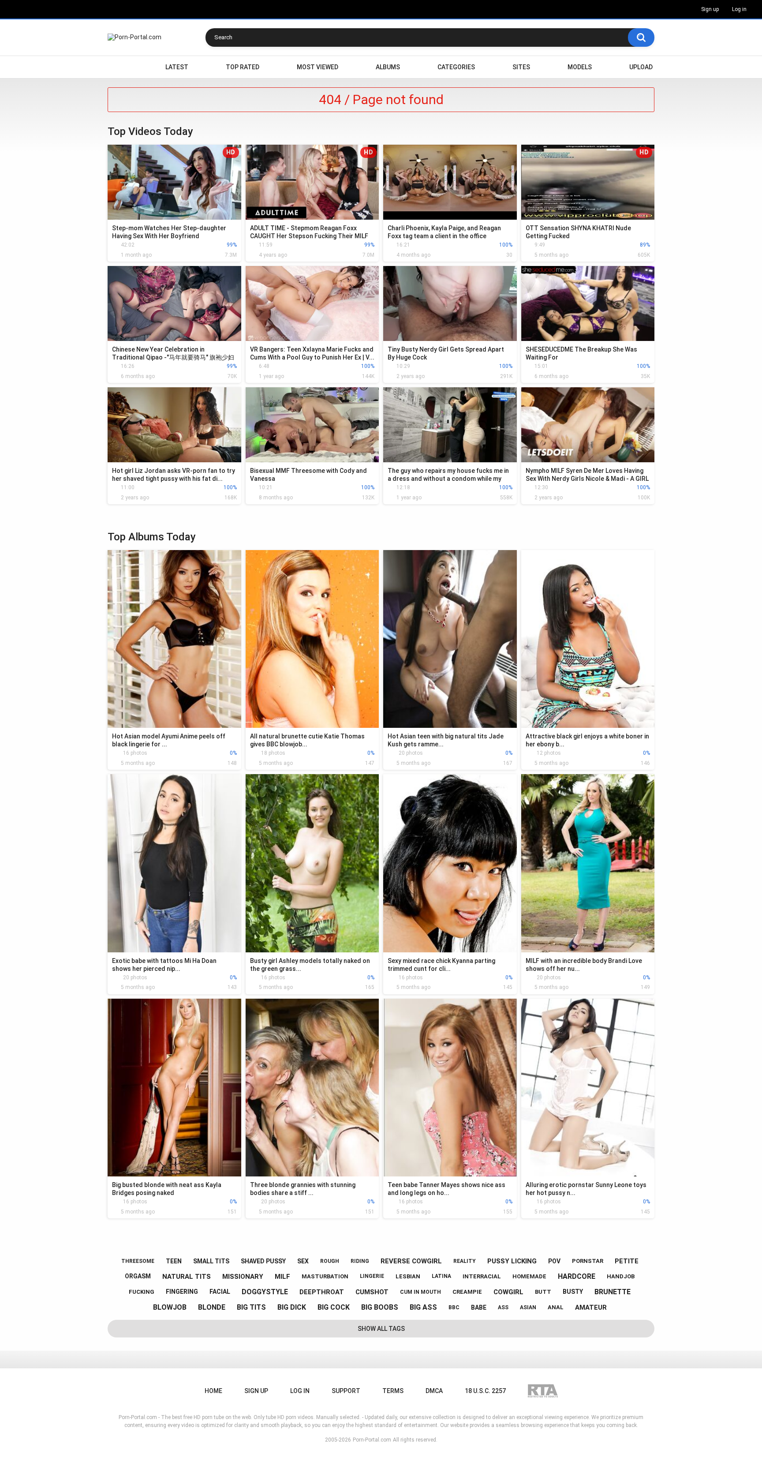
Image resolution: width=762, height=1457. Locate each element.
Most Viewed (317, 67)
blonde (211, 1307)
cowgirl (508, 1292)
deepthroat (321, 1292)
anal (556, 1307)
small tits (211, 1261)
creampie (467, 1291)
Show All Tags (381, 1328)
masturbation (325, 1276)
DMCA (434, 1390)
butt (543, 1291)
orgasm (138, 1276)
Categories (456, 67)
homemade (529, 1276)
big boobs (379, 1307)
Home (119, 67)
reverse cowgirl (411, 1261)
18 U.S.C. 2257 (485, 1390)
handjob (621, 1276)
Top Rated (242, 67)
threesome (137, 1261)
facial (219, 1291)
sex (303, 1261)
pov (554, 1261)
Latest (176, 67)
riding (360, 1261)
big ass (423, 1307)
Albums (388, 67)
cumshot (371, 1292)
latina (441, 1276)
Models (580, 67)
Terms (392, 1390)
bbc (453, 1307)
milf (282, 1277)
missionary (242, 1277)
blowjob (170, 1307)
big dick (291, 1307)
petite (627, 1261)
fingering (182, 1291)
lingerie (372, 1276)
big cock (334, 1307)
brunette (612, 1292)
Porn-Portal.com (372, 1440)
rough (329, 1261)
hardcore (576, 1276)
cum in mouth (420, 1292)
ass (503, 1307)
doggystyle (265, 1292)
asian (528, 1307)
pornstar (587, 1261)
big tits (251, 1307)
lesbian (408, 1276)
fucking (141, 1291)
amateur (591, 1307)
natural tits (186, 1277)
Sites (521, 67)
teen (174, 1261)
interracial (482, 1276)
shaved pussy (263, 1261)
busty (573, 1291)
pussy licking (512, 1261)
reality (464, 1261)
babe (478, 1307)
